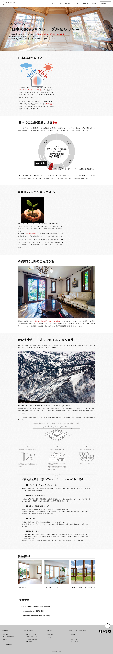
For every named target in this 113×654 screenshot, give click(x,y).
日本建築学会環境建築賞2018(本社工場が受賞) (36, 615)
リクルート (6, 642)
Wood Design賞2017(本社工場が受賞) (33, 611)
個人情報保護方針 (7, 644)
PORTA (49, 637)
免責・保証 (29, 642)
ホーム (53, 3)
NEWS (60, 3)
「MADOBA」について (52, 587)
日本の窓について (7, 634)
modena (50, 640)
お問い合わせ (104, 3)
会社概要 (94, 3)
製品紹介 (67, 3)
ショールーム (76, 3)
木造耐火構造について (31, 637)
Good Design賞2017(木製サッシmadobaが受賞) (36, 606)
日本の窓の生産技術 (8, 637)
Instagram (86, 3)
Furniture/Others (82, 587)
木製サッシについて (25, 587)
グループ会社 (74, 642)
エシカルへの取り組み (31, 639)
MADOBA (50, 634)
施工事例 (73, 634)
